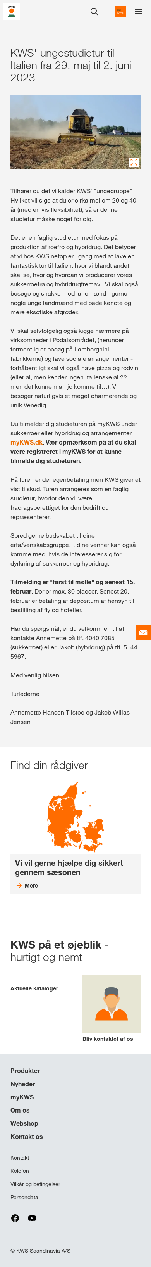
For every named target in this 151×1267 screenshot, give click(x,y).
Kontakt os (26, 1137)
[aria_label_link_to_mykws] (120, 11)
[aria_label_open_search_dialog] (94, 11)
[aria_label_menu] (138, 11)
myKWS (22, 1097)
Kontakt (19, 1157)
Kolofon (19, 1170)
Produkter (25, 1071)
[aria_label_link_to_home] (11, 11)
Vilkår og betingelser (35, 1183)
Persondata (24, 1197)
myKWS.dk (26, 442)
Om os (20, 1110)
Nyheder (22, 1084)
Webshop (24, 1123)
